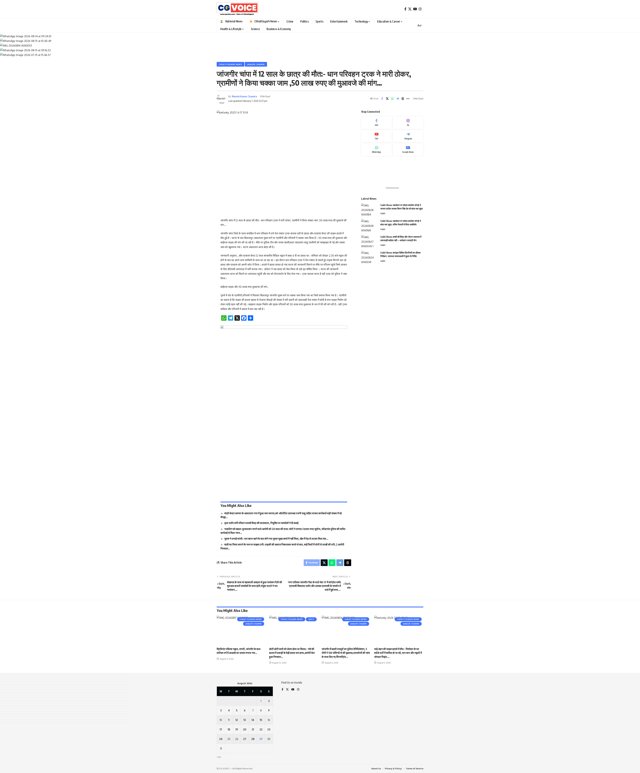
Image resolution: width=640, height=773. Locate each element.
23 (268, 729)
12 (237, 720)
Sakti (382, 213)
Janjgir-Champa (256, 64)
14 (253, 720)
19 (237, 729)
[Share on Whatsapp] (392, 98)
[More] (408, 98)
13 (245, 720)
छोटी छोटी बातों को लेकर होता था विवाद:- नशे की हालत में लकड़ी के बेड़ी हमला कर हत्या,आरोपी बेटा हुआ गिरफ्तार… (292, 652)
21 (253, 729)
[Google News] (408, 149)
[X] (409, 9)
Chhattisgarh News (230, 64)
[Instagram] (420, 9)
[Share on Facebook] (382, 98)
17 (221, 729)
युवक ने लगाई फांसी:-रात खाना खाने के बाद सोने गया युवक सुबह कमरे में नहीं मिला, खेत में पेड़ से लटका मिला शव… (276, 538)
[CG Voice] (237, 9)
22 (261, 729)
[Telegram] (408, 136)
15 (261, 720)
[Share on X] (387, 98)
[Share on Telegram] (397, 98)
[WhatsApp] (376, 149)
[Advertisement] (392, 171)
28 (252, 739)
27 (244, 739)
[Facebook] (405, 9)
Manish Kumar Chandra (244, 96)
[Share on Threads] (402, 98)
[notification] (412, 25)
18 (229, 729)
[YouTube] (415, 9)
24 (220, 739)
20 (244, 729)
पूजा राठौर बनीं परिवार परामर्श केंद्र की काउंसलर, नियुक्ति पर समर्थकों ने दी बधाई (261, 523)
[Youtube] (376, 136)
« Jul (219, 756)
